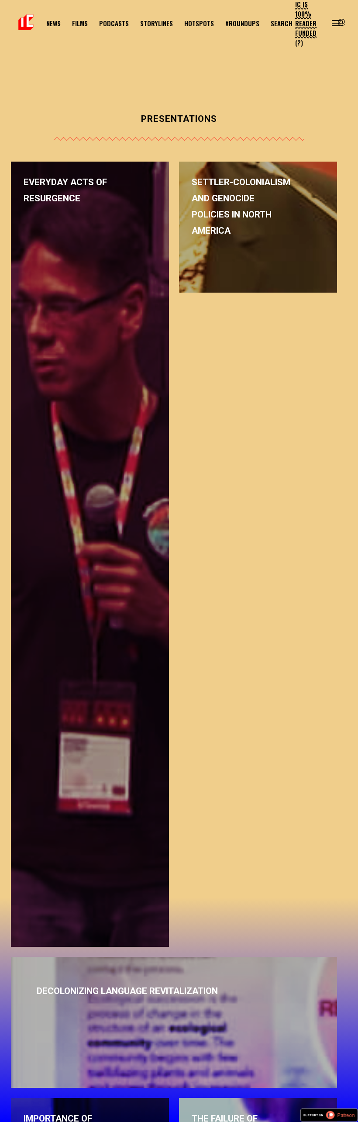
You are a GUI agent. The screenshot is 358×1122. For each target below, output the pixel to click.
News (53, 23)
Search (282, 23)
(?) (299, 42)
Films (80, 23)
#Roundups (242, 23)
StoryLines (156, 23)
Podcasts (114, 23)
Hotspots (199, 23)
